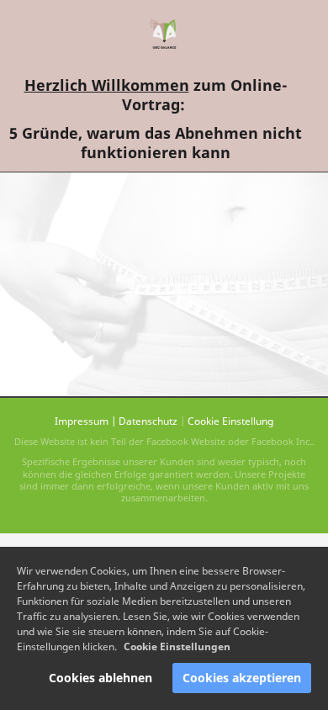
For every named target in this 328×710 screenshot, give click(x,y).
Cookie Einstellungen (177, 646)
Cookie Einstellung (230, 421)
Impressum (81, 421)
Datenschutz (148, 421)
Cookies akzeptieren (242, 678)
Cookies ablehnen (100, 678)
